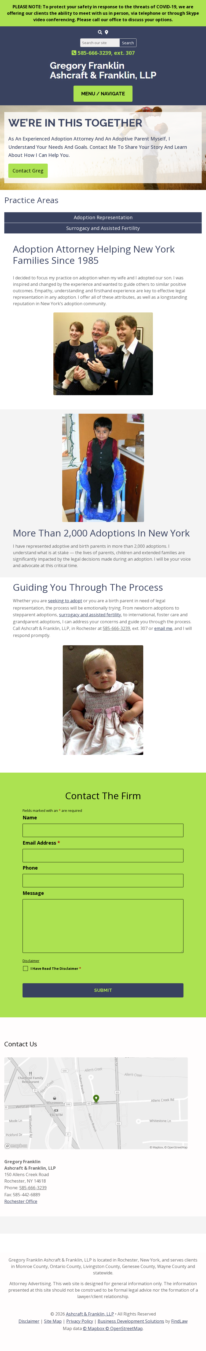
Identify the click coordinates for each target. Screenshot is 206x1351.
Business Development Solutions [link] (131, 1321)
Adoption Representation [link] (103, 217)
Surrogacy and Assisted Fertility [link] (103, 228)
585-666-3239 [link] (94, 52)
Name (30, 817)
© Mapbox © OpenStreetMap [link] (113, 1328)
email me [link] (163, 628)
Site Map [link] (53, 1321)
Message (33, 893)
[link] (100, 32)
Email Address (41, 843)
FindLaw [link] (179, 1321)
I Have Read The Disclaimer (56, 968)
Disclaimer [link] (29, 1321)
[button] (103, 94)
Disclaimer (31, 960)
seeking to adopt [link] (65, 601)
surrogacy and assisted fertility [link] (90, 615)
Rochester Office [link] (20, 1201)
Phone (30, 867)
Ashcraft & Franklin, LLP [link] (90, 1314)
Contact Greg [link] (28, 170)
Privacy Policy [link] (79, 1321)
